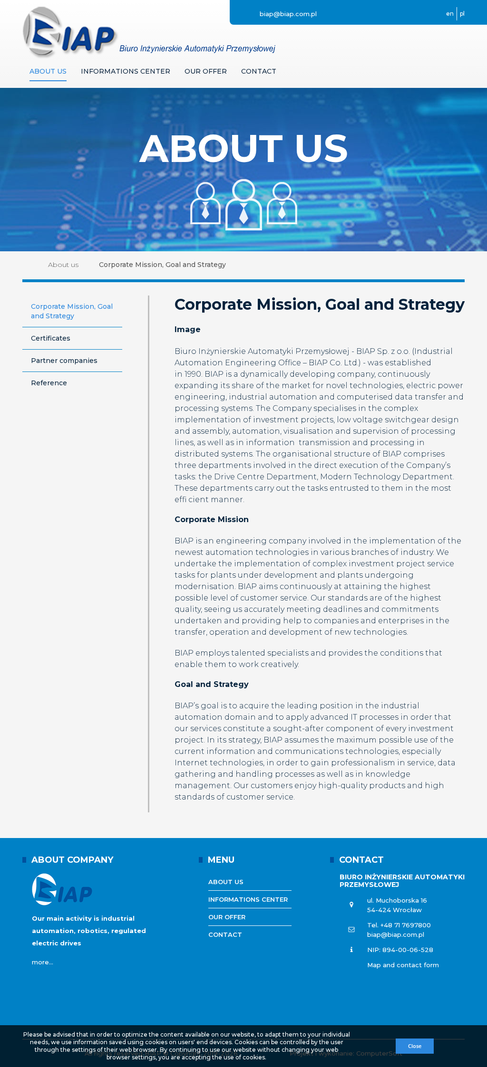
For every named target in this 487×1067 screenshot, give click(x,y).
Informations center (248, 899)
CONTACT (361, 860)
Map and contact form (403, 965)
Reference (49, 383)
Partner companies (64, 360)
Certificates (50, 338)
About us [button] (48, 71)
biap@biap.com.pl (287, 14)
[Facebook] (345, 14)
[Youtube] (329, 14)
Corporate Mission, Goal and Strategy (72, 311)
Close (414, 1045)
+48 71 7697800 (405, 925)
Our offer (226, 917)
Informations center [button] (125, 71)
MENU (221, 860)
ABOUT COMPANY (72, 860)
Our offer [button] (206, 71)
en (450, 13)
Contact (258, 71)
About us (63, 264)
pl (462, 13)
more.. (42, 962)
